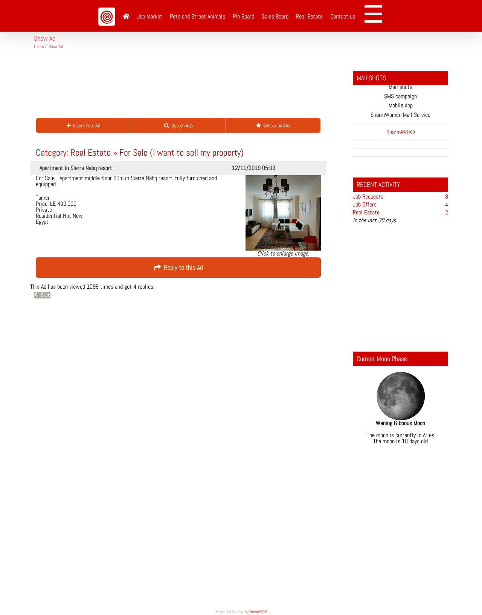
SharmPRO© (258, 611)
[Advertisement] (171, 87)
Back (43, 295)
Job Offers (365, 204)
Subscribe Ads (275, 125)
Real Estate (90, 152)
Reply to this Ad (182, 267)
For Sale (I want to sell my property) (181, 152)
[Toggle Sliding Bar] (376, 16)
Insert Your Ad (85, 125)
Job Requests (368, 196)
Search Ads (181, 125)
